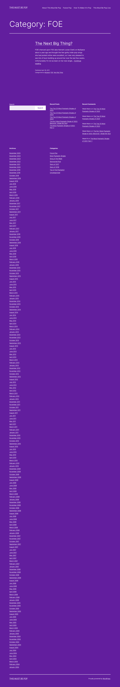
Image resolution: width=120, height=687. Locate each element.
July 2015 (12, 282)
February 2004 (14, 664)
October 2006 (14, 575)
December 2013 (14, 335)
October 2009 (14, 474)
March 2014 (13, 326)
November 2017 (14, 206)
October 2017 (14, 209)
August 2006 (13, 580)
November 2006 (15, 572)
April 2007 (12, 558)
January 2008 (14, 533)
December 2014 (14, 301)
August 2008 (13, 513)
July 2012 (12, 382)
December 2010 (14, 435)
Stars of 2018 (54, 167)
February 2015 (14, 296)
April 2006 (12, 592)
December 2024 (15, 156)
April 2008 (12, 525)
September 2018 (15, 178)
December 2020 (14, 167)
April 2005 (12, 625)
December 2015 (14, 268)
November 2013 (14, 337)
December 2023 (14, 159)
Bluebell (47, 72)
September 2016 (15, 242)
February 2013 (14, 363)
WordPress (106, 678)
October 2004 (14, 642)
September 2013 (15, 343)
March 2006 (13, 594)
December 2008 (14, 502)
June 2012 (12, 385)
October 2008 (14, 508)
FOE (52, 72)
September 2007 (15, 544)
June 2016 (12, 251)
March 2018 (13, 195)
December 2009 (14, 469)
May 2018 (12, 189)
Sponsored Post (55, 161)
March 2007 (13, 561)
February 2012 (14, 396)
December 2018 (14, 173)
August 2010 (13, 446)
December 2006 (14, 569)
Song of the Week (56, 159)
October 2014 (14, 307)
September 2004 (15, 645)
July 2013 (12, 349)
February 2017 (14, 228)
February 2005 (14, 631)
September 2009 (15, 477)
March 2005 (13, 628)
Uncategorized (55, 173)
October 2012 (14, 374)
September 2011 (14, 410)
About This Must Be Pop (51, 8)
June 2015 (12, 284)
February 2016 (14, 262)
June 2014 (13, 318)
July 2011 (12, 416)
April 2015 (12, 290)
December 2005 (14, 603)
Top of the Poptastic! (57, 170)
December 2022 (14, 161)
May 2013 (12, 354)
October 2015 (14, 273)
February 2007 (14, 564)
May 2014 (12, 321)
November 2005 (15, 606)
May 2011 (12, 421)
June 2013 (12, 351)
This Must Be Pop (18, 7)
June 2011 (12, 418)
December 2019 (14, 170)
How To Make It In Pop (82, 8)
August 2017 (13, 214)
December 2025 (14, 153)
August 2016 (13, 245)
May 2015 (12, 287)
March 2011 (13, 427)
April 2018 (12, 192)
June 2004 (13, 653)
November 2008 (15, 505)
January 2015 (14, 298)
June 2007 (13, 552)
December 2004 (15, 636)
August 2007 (13, 547)
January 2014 (14, 332)
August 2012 (13, 379)
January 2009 (14, 499)
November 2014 (14, 304)
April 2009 (12, 491)
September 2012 (15, 376)
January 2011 (13, 432)
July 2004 (12, 650)
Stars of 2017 (54, 164)
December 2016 (14, 234)
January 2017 (14, 231)
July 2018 (12, 184)
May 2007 (12, 555)
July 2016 (12, 248)
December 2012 (14, 368)
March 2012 (13, 393)
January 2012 (14, 399)
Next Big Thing (58, 72)
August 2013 (13, 346)
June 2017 (12, 220)
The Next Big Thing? (53, 43)
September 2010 (15, 444)
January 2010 (14, 466)
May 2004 (12, 656)
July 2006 (12, 583)
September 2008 (15, 511)
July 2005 (12, 617)
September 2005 (15, 611)
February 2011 (14, 430)
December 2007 (14, 536)
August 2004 (13, 647)
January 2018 (14, 200)
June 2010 (12, 452)
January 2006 (14, 600)
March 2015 (13, 293)
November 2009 (15, 471)
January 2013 (14, 365)
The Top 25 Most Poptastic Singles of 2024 (63, 114)
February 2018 (14, 198)
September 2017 (15, 212)
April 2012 (12, 390)
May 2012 (12, 388)
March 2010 (13, 460)
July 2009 (12, 483)
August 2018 (13, 181)
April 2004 (13, 659)
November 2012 (14, 371)
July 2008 (12, 516)
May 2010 (12, 455)
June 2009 (13, 485)
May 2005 (12, 622)
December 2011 (14, 402)
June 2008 (13, 519)
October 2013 (14, 340)
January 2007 (14, 566)
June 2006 (13, 586)
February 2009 (14, 497)
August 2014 (13, 312)
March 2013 (13, 360)
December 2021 (14, 164)
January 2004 (14, 667)
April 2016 (12, 256)
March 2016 (13, 259)
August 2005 (13, 614)
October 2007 (14, 541)
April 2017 (12, 226)
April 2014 (12, 323)
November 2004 (15, 639)
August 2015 (13, 279)
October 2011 (14, 407)
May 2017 (12, 223)
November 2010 (14, 438)
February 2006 (14, 597)
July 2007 (12, 550)
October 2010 (14, 441)
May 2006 (12, 589)
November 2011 (14, 404)
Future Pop (67, 8)
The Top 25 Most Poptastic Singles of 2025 (63, 109)
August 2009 (13, 480)
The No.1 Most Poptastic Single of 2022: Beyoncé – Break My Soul (64, 122)
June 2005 (13, 619)
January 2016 (14, 265)
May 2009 (12, 488)
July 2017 (12, 217)
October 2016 (14, 240)
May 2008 (12, 522)
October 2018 (14, 175)
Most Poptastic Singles (58, 156)
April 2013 (12, 357)
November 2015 (14, 270)
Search (11, 104)
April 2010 (12, 457)
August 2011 (13, 413)
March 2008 (13, 527)
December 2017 (14, 203)
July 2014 (12, 315)
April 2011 (12, 424)
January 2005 (14, 633)
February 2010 (14, 463)
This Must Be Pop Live (102, 8)
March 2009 (13, 494)
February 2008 (14, 530)
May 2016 (12, 254)
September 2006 (15, 578)
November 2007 (15, 539)
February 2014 (14, 329)
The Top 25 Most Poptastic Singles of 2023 (63, 118)
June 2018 (12, 187)
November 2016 (14, 237)
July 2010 (12, 449)
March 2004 (13, 661)
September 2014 (15, 309)
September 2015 (15, 276)
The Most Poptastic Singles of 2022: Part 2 (62, 126)
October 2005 (14, 608)
